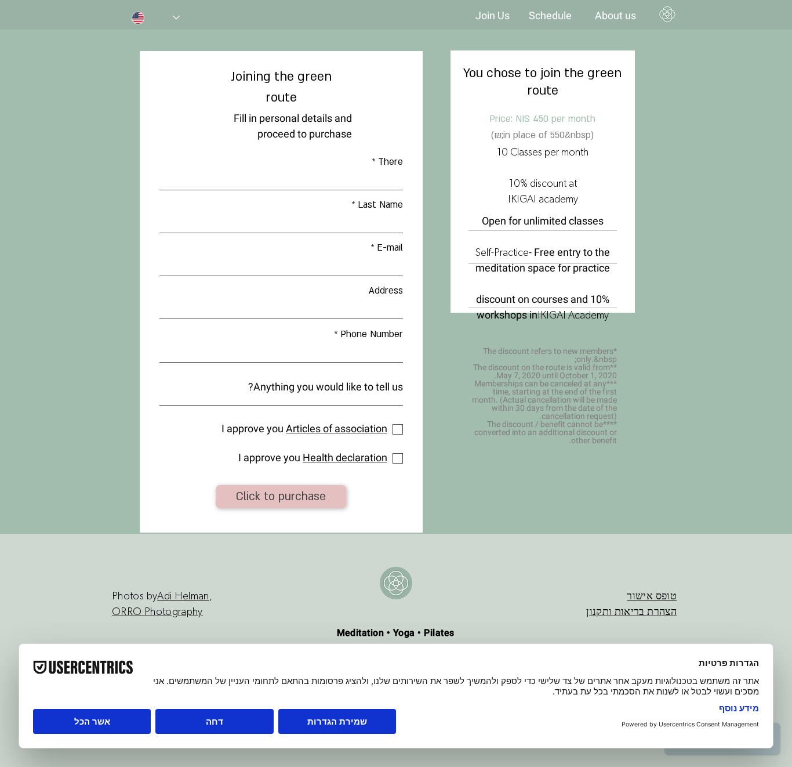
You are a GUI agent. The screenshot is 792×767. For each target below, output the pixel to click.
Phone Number (371, 334)
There (390, 162)
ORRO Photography (157, 612)
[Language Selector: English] (155, 18)
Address (386, 290)
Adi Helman (183, 596)
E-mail (390, 248)
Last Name (380, 205)
